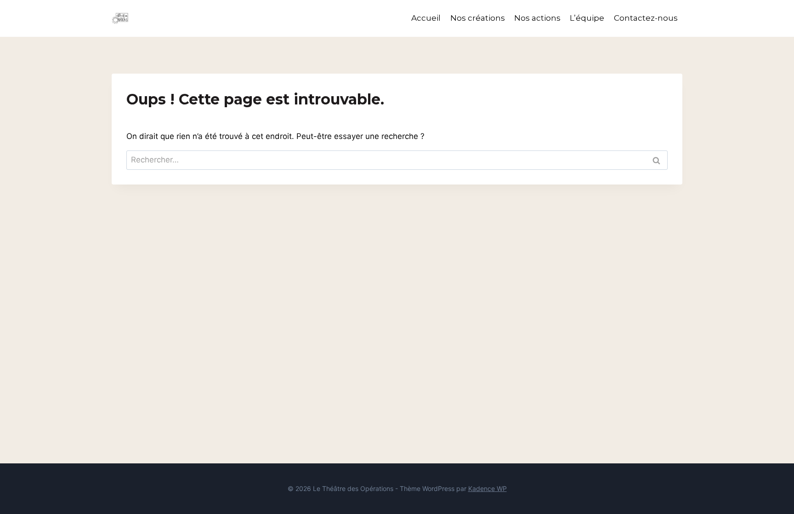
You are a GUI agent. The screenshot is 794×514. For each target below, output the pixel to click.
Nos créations (477, 18)
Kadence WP (487, 488)
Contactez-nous (646, 18)
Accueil (426, 18)
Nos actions (537, 18)
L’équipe (587, 18)
